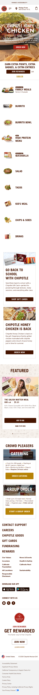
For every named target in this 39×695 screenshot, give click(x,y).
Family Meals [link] (23, 89)
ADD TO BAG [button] (20, 420)
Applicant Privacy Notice (10, 667)
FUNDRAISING (10, 546)
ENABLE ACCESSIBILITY (19, 2)
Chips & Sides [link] (23, 220)
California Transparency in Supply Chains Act (16, 670)
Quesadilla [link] (21, 155)
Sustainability (25, 570)
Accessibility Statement (9, 663)
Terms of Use (6, 677)
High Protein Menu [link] (23, 139)
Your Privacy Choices (8, 690)
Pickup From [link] (23, 8)
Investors (6, 561)
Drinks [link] (19, 236)
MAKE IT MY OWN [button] (20, 426)
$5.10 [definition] (16, 402)
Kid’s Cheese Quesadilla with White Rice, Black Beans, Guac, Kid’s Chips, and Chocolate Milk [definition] (20, 407)
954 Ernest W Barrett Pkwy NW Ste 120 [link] (25, 10)
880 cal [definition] (7, 402)
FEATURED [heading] (19, 371)
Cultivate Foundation (6, 565)
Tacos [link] (18, 187)
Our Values (6, 557)
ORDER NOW (20, 47)
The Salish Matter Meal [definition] (16, 400)
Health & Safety (26, 561)
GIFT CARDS (9, 540)
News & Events (26, 557)
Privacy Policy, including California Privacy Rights (17, 687)
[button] (12, 433)
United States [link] (10, 657)
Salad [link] (18, 171)
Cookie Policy (6, 680)
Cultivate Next (25, 564)
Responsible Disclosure (7, 575)
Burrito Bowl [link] (23, 122)
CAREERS (8, 530)
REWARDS (8, 551)
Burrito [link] (20, 106)
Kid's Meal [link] (21, 203)
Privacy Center (6, 684)
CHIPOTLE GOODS (13, 535)
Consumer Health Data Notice (11, 674)
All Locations (7, 570)
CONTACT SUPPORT (14, 525)
